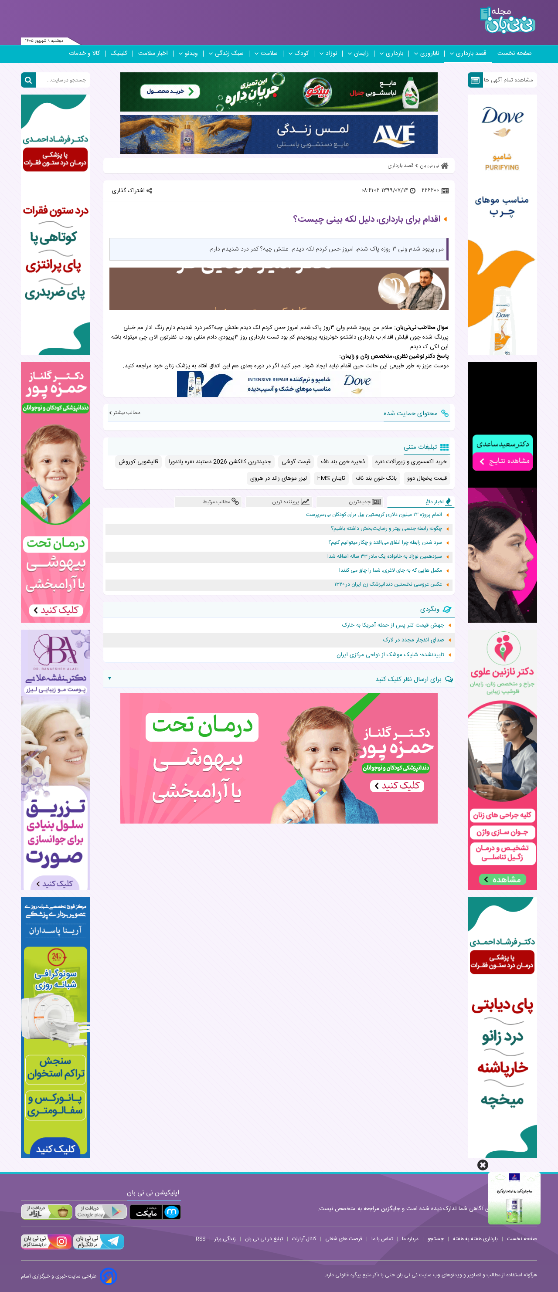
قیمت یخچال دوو (427, 478)
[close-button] (483, 1165)
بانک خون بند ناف (376, 478)
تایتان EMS (331, 478)
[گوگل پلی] (100, 1212)
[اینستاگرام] (46, 1248)
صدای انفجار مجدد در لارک (413, 640)
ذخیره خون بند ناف (343, 462)
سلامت (269, 54)
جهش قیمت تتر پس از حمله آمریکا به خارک (393, 625)
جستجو (436, 1238)
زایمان (361, 54)
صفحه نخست (514, 54)
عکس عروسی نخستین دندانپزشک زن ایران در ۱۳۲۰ (388, 584)
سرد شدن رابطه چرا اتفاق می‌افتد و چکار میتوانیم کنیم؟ (385, 543)
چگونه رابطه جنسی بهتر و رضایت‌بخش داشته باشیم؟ (386, 529)
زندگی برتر (225, 1238)
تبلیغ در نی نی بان (264, 1238)
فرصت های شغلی (343, 1238)
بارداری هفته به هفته (475, 1238)
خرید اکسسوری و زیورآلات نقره (411, 462)
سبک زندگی (229, 54)
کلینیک (119, 54)
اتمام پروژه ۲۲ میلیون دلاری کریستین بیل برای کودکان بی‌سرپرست (374, 515)
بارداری (394, 54)
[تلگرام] (97, 1248)
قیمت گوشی (296, 462)
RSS (200, 1238)
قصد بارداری (471, 54)
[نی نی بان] (507, 20)
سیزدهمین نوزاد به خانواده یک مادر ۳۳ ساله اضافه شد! (384, 557)
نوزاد (331, 54)
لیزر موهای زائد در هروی (278, 478)
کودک (302, 54)
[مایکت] (155, 1212)
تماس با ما (382, 1238)
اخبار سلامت (153, 54)
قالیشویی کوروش (138, 462)
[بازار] (46, 1212)
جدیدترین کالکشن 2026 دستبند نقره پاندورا (220, 462)
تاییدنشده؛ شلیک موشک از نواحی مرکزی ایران (390, 655)
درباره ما (410, 1238)
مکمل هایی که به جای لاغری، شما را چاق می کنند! (390, 570)
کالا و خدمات (84, 54)
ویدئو (191, 54)
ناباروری (429, 54)
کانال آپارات (304, 1238)
